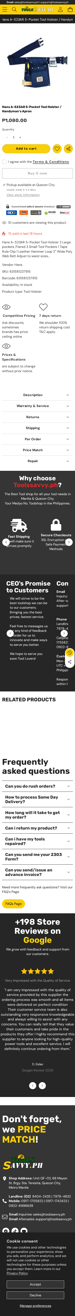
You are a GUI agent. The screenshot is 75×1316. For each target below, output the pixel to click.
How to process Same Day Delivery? (31, 799)
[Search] (14, 9)
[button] (70, 9)
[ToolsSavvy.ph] (37, 9)
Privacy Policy (17, 1273)
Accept (35, 1284)
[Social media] (69, 662)
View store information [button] (23, 195)
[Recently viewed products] (69, 653)
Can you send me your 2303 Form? (33, 857)
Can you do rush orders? (30, 786)
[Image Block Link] (37, 209)
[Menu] (4, 9)
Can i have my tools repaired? (25, 841)
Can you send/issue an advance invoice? (28, 872)
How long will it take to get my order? (32, 815)
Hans (18, 265)
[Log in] (60, 9)
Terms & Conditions (51, 162)
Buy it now (37, 173)
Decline (35, 1295)
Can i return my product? (31, 828)
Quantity (8, 129)
